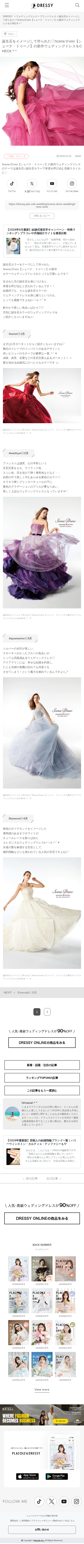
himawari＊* (29, 1102)
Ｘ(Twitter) (32, 191)
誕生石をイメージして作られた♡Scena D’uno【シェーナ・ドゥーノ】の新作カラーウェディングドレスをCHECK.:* (42, 431)
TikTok (12, 191)
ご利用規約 (25, 1521)
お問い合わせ (42, 1529)
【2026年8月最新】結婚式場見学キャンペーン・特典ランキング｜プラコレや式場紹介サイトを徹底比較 (40, 231)
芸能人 (11, 34)
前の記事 (30, 1178)
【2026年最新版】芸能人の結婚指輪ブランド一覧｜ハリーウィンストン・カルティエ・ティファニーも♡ (41, 1142)
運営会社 (14, 1521)
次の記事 (54, 1178)
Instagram (72, 191)
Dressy (42, 6)
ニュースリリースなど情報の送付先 (42, 1516)
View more (42, 1389)
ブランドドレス (48, 16)
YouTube (52, 191)
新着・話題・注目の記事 (42, 1065)
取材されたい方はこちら (64, 1521)
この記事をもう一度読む (42, 1090)
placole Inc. (39, 1540)
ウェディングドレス (26, 16)
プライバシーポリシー (41, 1521)
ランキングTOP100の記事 (42, 1077)
